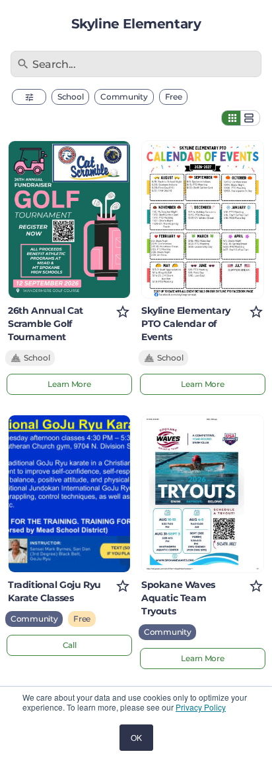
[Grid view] (231, 118)
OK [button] (136, 737)
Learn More (69, 384)
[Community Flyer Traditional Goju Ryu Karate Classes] (69, 494)
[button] (29, 97)
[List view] (250, 118)
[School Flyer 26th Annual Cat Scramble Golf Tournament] (69, 219)
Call (70, 645)
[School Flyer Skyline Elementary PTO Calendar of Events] (202, 219)
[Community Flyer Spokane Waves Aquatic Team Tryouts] (202, 494)
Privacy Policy (201, 707)
